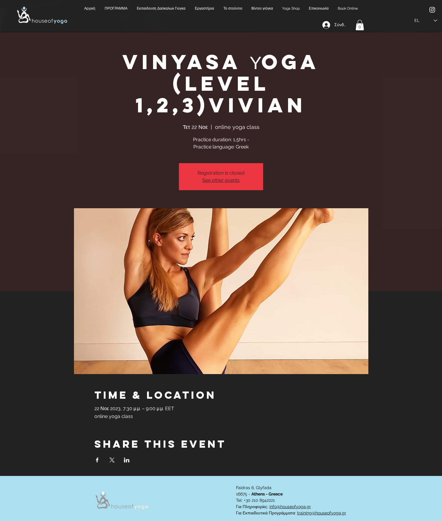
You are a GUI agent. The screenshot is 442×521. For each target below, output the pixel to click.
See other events (221, 180)
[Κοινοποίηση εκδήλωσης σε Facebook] (97, 460)
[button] (116, 8)
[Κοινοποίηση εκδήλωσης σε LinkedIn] (127, 460)
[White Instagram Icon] (432, 10)
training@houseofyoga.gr (321, 512)
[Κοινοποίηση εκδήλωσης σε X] (112, 460)
